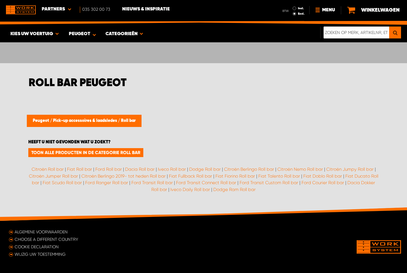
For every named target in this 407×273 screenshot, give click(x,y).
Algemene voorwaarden (41, 231)
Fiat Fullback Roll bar (190, 176)
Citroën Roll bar (48, 169)
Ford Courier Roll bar (323, 182)
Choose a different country (46, 239)
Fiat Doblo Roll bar (322, 176)
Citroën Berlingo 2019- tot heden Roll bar (123, 176)
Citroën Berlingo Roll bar (249, 169)
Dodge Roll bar (205, 169)
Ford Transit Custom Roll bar (269, 182)
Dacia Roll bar (140, 169)
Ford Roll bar (108, 169)
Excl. (301, 13)
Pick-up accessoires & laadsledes (85, 121)
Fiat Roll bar (79, 169)
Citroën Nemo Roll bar (300, 169)
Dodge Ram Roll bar (234, 189)
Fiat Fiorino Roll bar (235, 176)
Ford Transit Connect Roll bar (206, 182)
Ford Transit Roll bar (152, 182)
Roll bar (128, 121)
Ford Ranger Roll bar (106, 182)
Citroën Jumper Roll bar (53, 176)
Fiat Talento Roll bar (279, 176)
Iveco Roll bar (172, 169)
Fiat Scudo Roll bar (62, 182)
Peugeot (41, 121)
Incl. (301, 8)
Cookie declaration (37, 246)
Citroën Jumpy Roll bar (350, 169)
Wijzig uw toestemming (40, 254)
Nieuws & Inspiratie (146, 9)
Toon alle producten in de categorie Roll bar (85, 152)
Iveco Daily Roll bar (190, 189)
